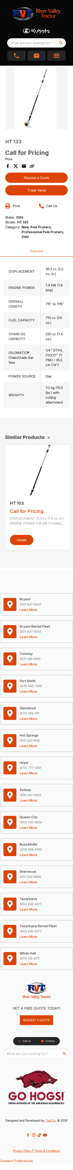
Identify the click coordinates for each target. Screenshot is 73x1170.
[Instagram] (34, 1135)
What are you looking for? (31, 43)
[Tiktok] (39, 1135)
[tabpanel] (36, 99)
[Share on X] (15, 166)
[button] (16, 56)
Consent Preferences (16, 1161)
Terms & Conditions (47, 1151)
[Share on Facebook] (7, 166)
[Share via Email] (23, 166)
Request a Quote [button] (36, 178)
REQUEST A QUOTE (36, 1020)
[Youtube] (45, 1135)
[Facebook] (28, 1135)
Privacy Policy (22, 1151)
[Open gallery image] (36, 98)
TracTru (50, 1120)
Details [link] (22, 540)
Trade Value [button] (36, 190)
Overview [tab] (36, 251)
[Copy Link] (32, 166)
